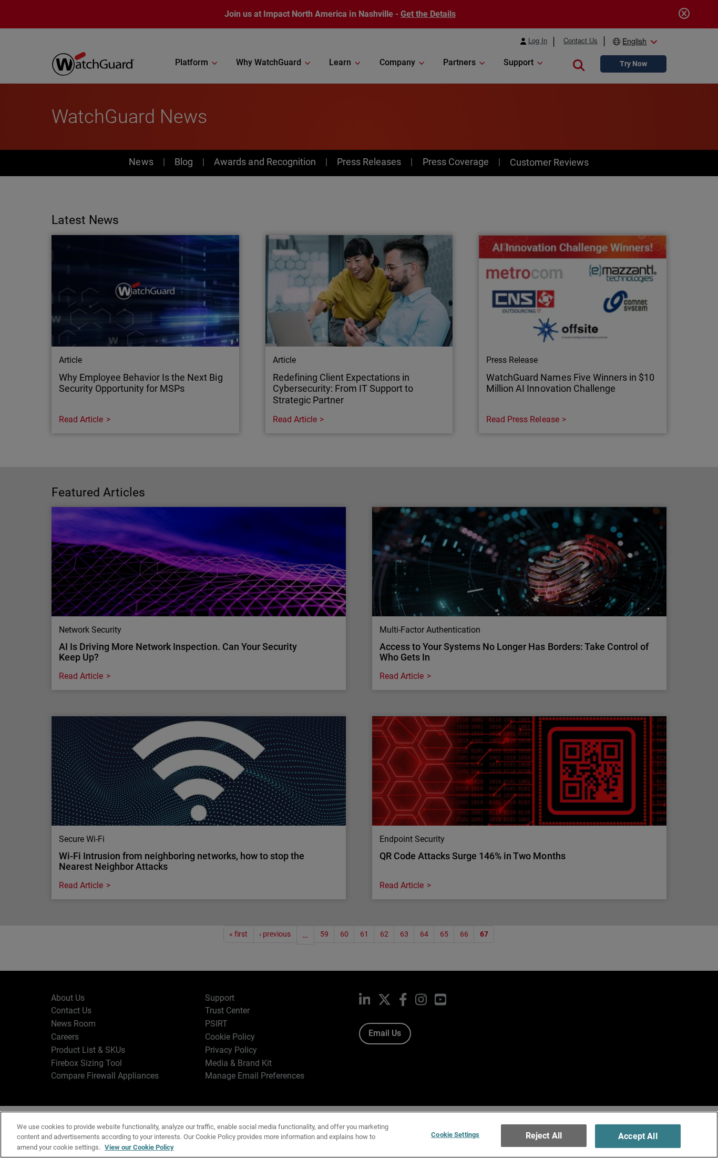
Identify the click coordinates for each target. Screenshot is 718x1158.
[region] (359, 1134)
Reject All (544, 1136)
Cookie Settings (455, 1135)
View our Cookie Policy (139, 1147)
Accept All (638, 1136)
